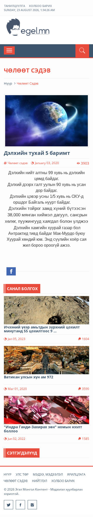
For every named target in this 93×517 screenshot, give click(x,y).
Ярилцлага (76, 474)
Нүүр (8, 83)
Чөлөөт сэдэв (16, 481)
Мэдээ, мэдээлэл (48, 474)
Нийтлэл (39, 481)
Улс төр (22, 474)
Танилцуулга (14, 6)
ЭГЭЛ (28, 28)
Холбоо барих (40, 6)
